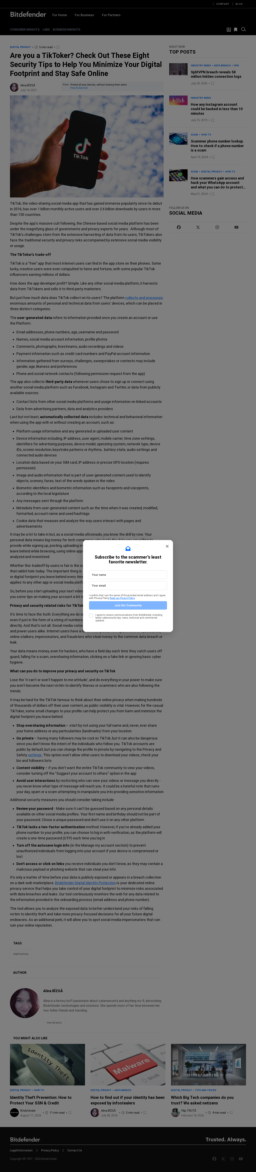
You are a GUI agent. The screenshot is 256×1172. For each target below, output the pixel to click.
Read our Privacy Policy (122, 598)
